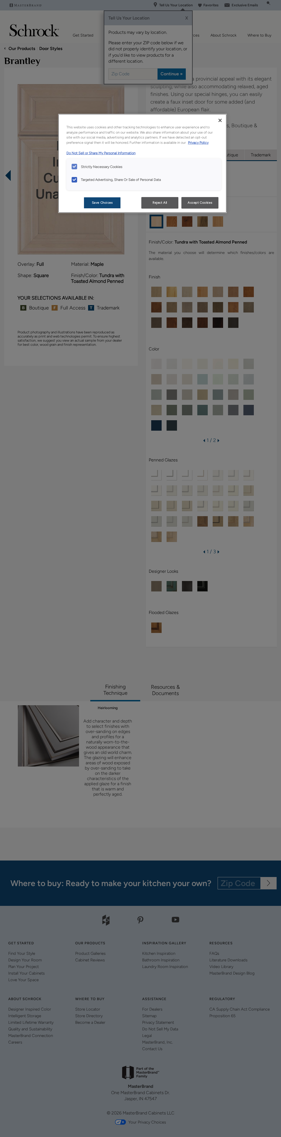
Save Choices (102, 202)
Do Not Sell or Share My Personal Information (101, 153)
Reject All (160, 202)
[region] (142, 163)
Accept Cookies (200, 202)
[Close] (220, 120)
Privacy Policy (198, 142)
